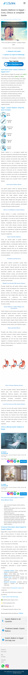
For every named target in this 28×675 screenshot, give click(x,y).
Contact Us (3, 649)
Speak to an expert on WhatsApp (14, 54)
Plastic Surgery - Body (7, 19)
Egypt (20, 19)
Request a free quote (14, 51)
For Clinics (3, 656)
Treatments (3, 660)
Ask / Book (23, 461)
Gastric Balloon (15, 19)
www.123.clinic (10, 672)
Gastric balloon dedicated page (10, 596)
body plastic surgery (16, 588)
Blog (2, 654)
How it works (3, 651)
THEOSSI (21, 613)
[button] (24, 3)
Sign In (2, 662)
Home (2, 19)
